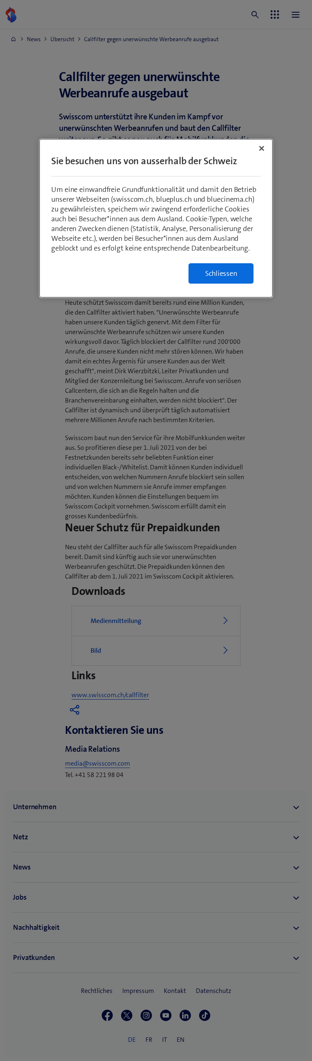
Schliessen (221, 273)
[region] (156, 218)
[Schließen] (262, 148)
